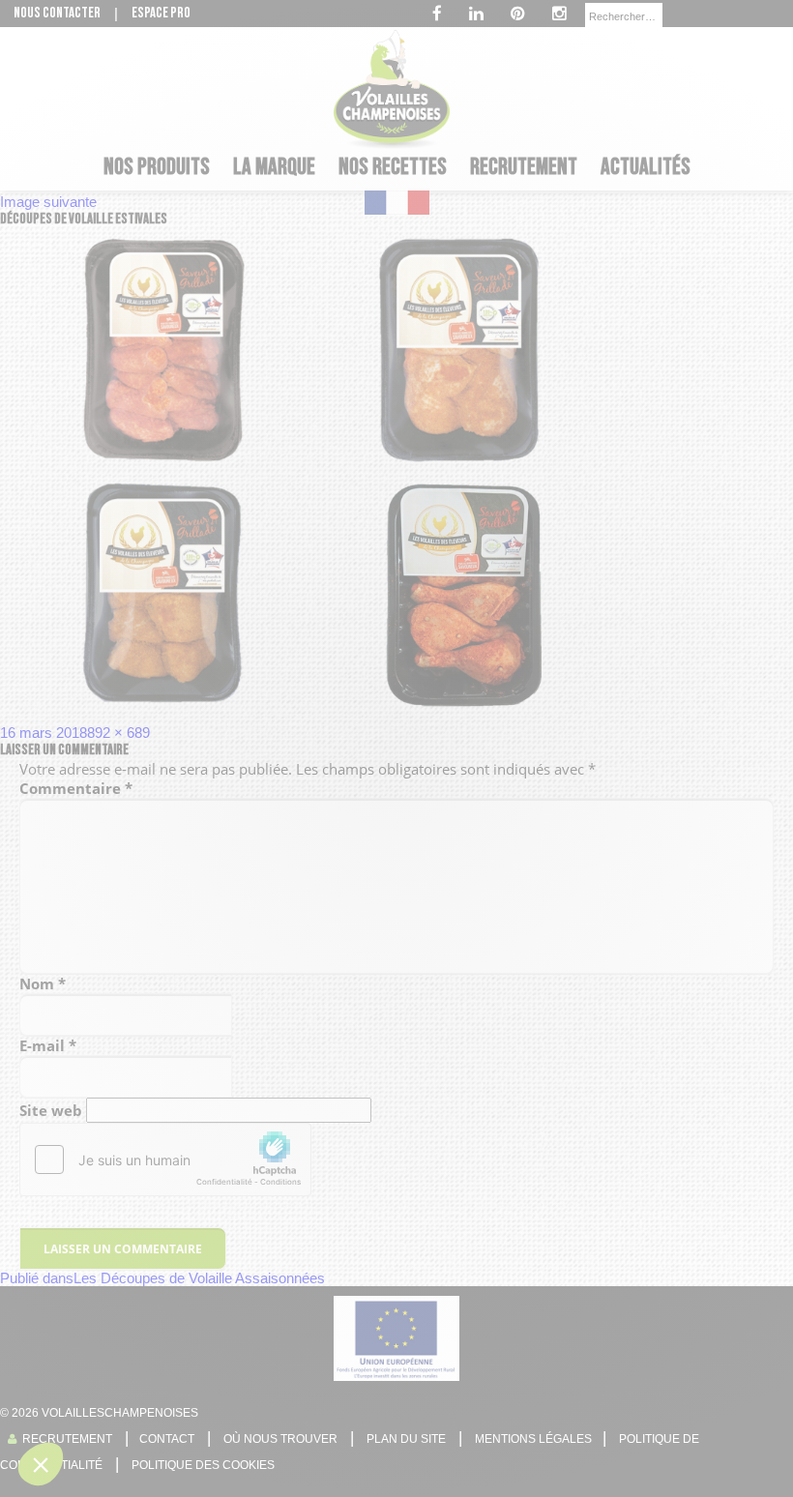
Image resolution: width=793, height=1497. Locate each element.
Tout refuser (261, 956)
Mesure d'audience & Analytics (308, 835)
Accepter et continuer (532, 956)
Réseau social (266, 853)
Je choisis (396, 956)
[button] (40, 1464)
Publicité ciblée (268, 870)
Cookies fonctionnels (283, 818)
